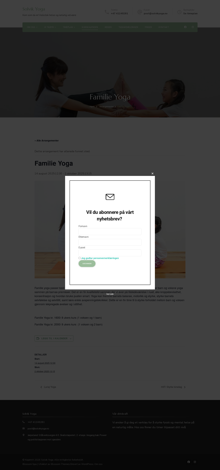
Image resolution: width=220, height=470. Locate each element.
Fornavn (83, 226)
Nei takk (110, 294)
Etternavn (84, 236)
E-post (82, 247)
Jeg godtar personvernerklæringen (100, 258)
